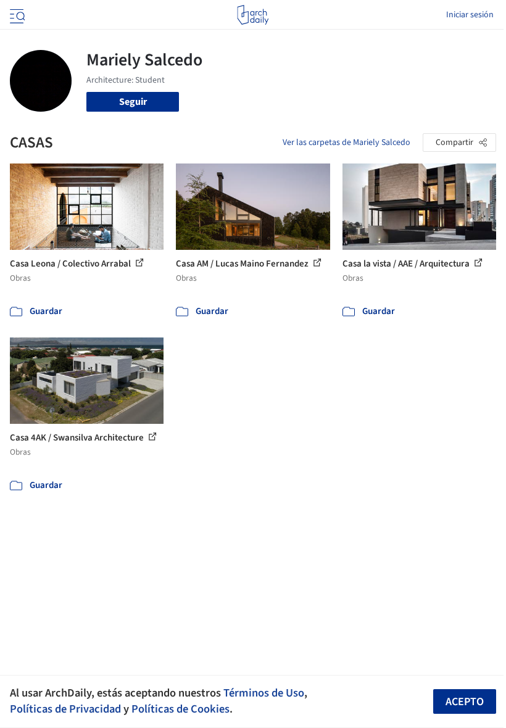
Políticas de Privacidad (65, 709)
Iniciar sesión (470, 14)
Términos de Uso (263, 693)
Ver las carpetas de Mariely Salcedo (346, 142)
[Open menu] (16, 14)
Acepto (465, 701)
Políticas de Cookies (180, 709)
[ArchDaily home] (252, 15)
